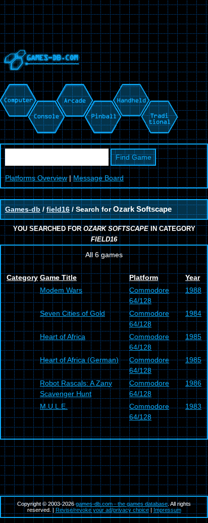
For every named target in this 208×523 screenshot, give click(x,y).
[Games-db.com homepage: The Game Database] (40, 78)
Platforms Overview (36, 178)
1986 (193, 383)
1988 (193, 290)
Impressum (167, 510)
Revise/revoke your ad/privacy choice (102, 510)
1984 (193, 313)
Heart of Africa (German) (79, 360)
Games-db (22, 209)
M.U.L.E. (54, 406)
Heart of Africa (62, 336)
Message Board (98, 178)
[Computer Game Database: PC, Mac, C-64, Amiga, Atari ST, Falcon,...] (16, 89)
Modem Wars (61, 290)
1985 (193, 336)
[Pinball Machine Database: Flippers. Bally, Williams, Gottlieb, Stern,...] (102, 89)
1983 (193, 406)
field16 (58, 209)
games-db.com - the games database (122, 504)
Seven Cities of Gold (72, 313)
